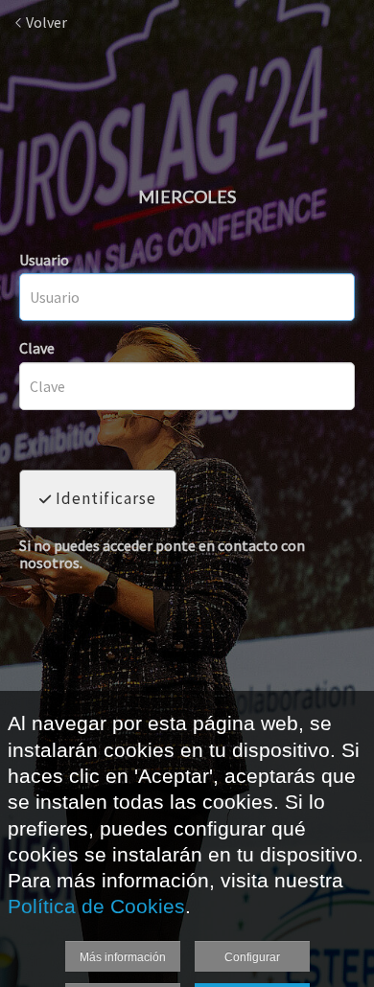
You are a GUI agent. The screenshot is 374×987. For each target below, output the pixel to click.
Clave (37, 347)
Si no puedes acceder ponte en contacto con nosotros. (162, 554)
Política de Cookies (96, 906)
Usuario (44, 259)
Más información (123, 957)
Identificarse (104, 498)
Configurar (252, 957)
